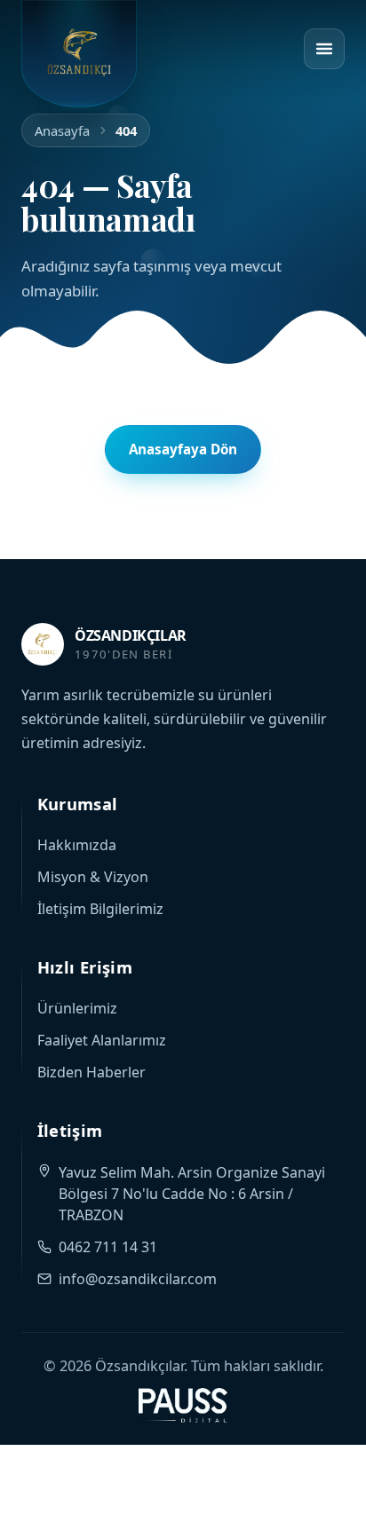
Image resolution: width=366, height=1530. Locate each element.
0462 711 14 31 (108, 1247)
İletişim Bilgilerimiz (100, 909)
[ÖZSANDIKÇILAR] (79, 53)
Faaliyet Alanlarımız (101, 1040)
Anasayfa (62, 130)
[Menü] (324, 48)
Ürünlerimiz (77, 1008)
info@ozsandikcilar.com (138, 1279)
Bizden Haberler (91, 1072)
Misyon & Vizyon (92, 877)
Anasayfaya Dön (183, 449)
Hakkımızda (76, 845)
